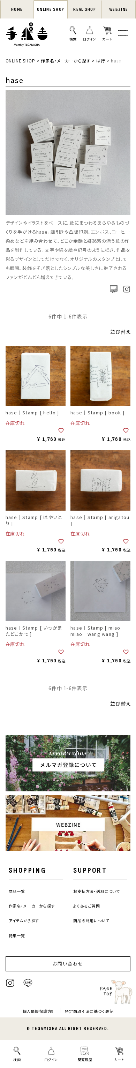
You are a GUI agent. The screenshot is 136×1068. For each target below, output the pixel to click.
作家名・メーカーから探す (65, 60)
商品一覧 (17, 891)
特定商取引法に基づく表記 (89, 1011)
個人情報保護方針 (39, 1011)
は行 (100, 60)
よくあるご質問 (86, 906)
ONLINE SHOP (50, 9)
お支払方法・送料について (96, 891)
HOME (17, 9)
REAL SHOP (84, 9)
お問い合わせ (68, 963)
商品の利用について (91, 920)
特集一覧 (17, 935)
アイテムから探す (24, 920)
